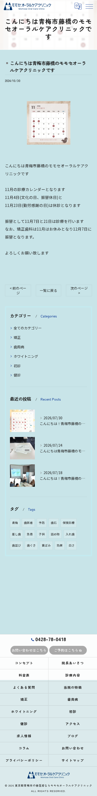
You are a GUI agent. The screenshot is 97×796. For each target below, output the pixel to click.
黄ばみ (46, 545)
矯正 (17, 337)
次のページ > (79, 290)
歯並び (16, 545)
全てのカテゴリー (28, 327)
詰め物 (55, 534)
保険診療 (69, 523)
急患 (30, 534)
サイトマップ (73, 760)
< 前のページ (18, 290)
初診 (17, 365)
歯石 (54, 523)
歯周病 (19, 346)
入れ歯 (70, 534)
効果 (60, 545)
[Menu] (89, 6)
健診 (17, 374)
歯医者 (28, 523)
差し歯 (16, 534)
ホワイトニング (26, 356)
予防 (42, 523)
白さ (72, 545)
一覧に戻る (48, 290)
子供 (42, 534)
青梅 (15, 523)
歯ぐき (31, 545)
